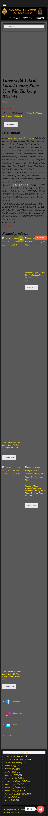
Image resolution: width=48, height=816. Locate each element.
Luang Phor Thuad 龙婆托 (16, 781)
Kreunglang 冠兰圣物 (14, 778)
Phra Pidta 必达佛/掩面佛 (16, 793)
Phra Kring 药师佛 (13, 787)
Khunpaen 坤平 (11, 775)
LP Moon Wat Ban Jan (14, 756)
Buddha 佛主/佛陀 (12, 768)
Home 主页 (15, 17)
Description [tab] (10, 124)
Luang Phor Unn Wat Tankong (21, 137)
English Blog (27, 17)
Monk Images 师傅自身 (12, 116)
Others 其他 (10, 800)
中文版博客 (40, 17)
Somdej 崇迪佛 (11, 796)
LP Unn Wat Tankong (34, 113)
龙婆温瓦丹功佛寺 (20, 184)
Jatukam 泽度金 (11, 771)
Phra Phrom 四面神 (13, 790)
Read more (31, 287)
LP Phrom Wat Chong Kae (16, 759)
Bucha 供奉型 (10, 765)
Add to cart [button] (9, 457)
